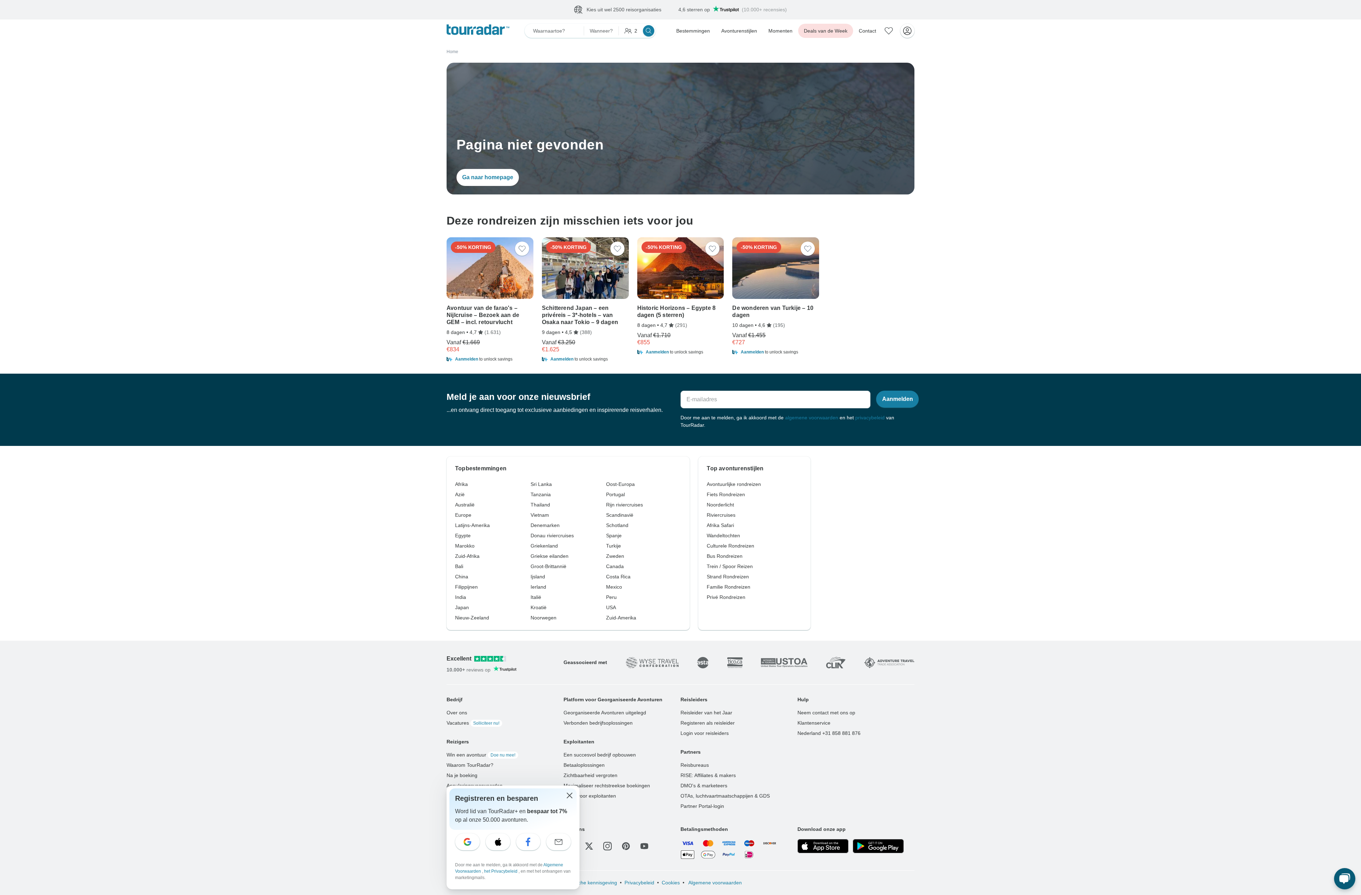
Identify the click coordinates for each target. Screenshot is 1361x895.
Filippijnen (466, 587)
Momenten (780, 31)
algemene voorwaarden (811, 417)
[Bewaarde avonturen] (889, 31)
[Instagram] (607, 846)
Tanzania (541, 494)
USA (611, 607)
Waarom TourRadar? (470, 765)
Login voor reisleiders (704, 733)
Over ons (457, 712)
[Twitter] (589, 846)
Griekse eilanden (550, 556)
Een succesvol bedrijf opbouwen (600, 755)
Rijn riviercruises (624, 505)
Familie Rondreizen (728, 587)
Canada (615, 566)
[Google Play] (878, 846)
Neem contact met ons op (826, 712)
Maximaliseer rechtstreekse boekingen (607, 785)
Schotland (617, 525)
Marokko (465, 546)
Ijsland (538, 576)
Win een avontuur (481, 755)
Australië (465, 505)
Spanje (614, 535)
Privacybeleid (639, 882)
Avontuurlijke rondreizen (734, 484)
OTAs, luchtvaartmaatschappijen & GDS (725, 796)
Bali (459, 566)
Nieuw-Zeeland (472, 618)
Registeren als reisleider (707, 723)
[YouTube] (644, 846)
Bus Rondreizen (725, 556)
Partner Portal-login (702, 806)
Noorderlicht (720, 505)
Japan (462, 607)
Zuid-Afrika (467, 556)
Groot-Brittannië (548, 566)
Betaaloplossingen (584, 765)
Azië (460, 494)
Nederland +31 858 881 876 (829, 733)
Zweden (615, 556)
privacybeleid (870, 417)
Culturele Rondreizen (730, 546)
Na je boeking (462, 775)
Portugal (615, 494)
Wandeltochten (723, 535)
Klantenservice (813, 723)
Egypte (463, 535)
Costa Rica (618, 576)
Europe (463, 515)
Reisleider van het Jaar (706, 712)
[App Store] (822, 846)
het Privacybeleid (501, 871)
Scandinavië (619, 515)
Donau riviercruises (552, 535)
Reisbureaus (694, 765)
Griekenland (544, 546)
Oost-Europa (620, 484)
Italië (536, 597)
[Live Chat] (1344, 878)
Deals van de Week (825, 31)
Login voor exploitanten (590, 796)
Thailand (540, 505)
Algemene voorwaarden (714, 882)
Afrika (461, 484)
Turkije (613, 546)
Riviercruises (721, 515)
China (461, 576)
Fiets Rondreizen (726, 494)
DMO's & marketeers (703, 785)
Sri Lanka (541, 484)
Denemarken (545, 525)
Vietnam (540, 515)
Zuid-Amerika (621, 618)
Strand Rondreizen (728, 576)
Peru (611, 597)
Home (452, 51)
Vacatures (473, 723)
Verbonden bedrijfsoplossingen (598, 723)
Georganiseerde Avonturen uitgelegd (605, 712)
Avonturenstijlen (739, 31)
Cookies (671, 882)
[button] (490, 359)
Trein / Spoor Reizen (730, 566)
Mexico (614, 587)
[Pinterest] (626, 846)
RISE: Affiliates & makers (708, 775)
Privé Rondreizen (726, 597)
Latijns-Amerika (472, 525)
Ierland (538, 587)
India (460, 597)
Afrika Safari (720, 525)
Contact (867, 31)
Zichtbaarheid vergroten (590, 775)
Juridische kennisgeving (590, 882)
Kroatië (539, 607)
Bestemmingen (693, 31)
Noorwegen (543, 618)
